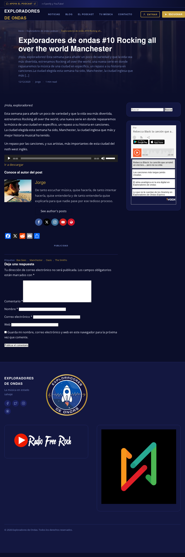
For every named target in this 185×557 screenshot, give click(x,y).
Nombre (11, 309)
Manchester (36, 260)
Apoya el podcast (21, 3)
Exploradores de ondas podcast (42, 30)
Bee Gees (21, 260)
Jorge (40, 182)
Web (7, 324)
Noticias (54, 14)
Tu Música (106, 14)
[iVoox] (7, 411)
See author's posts (53, 211)
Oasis (49, 260)
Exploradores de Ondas (19, 381)
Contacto (125, 14)
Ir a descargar (13, 165)
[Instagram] (23, 403)
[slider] (111, 158)
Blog (69, 14)
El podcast (86, 14)
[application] (61, 158)
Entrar (152, 14)
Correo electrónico (18, 317)
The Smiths (61, 260)
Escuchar (175, 14)
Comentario (13, 301)
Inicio (21, 30)
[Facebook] (7, 403)
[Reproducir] (9, 158)
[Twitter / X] (15, 403)
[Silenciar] (103, 158)
